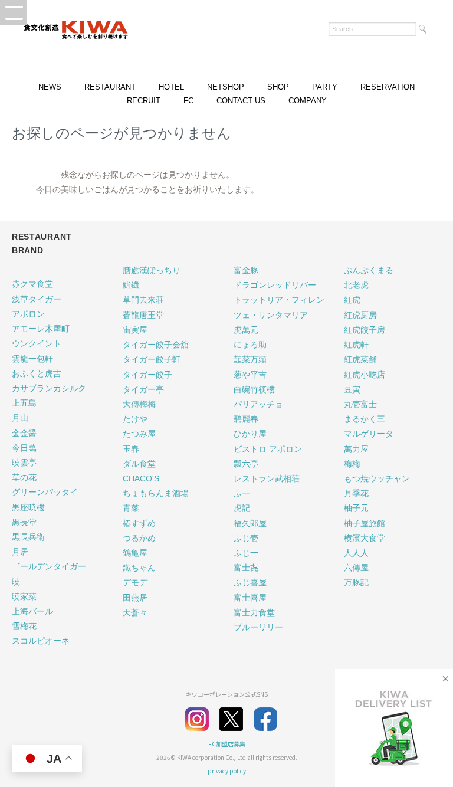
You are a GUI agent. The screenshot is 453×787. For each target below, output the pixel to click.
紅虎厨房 (360, 315)
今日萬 (24, 447)
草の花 (24, 477)
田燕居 (135, 597)
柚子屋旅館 (364, 523)
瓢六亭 (246, 463)
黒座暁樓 (28, 507)
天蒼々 (135, 612)
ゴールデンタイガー (49, 566)
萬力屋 (356, 449)
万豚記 (356, 582)
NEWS (49, 87)
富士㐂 (246, 567)
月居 (20, 551)
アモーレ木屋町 (41, 328)
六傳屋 (356, 567)
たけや (135, 419)
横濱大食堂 (364, 538)
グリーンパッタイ (45, 492)
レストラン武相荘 (267, 478)
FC (188, 100)
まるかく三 (364, 419)
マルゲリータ (368, 433)
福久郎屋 (250, 523)
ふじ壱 (246, 538)
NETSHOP (225, 87)
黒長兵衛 (28, 537)
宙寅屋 (135, 330)
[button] (13, 12)
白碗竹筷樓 (254, 389)
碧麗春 (246, 419)
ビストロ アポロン (268, 449)
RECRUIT (143, 100)
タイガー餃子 (147, 374)
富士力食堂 (254, 612)
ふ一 (242, 493)
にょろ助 (250, 344)
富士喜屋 (250, 597)
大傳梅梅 (139, 404)
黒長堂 (24, 522)
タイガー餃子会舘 (156, 344)
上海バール (32, 611)
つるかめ (139, 538)
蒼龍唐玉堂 (143, 315)
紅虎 (352, 299)
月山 (20, 417)
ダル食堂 (139, 463)
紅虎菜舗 (360, 359)
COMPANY (307, 100)
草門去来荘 (143, 299)
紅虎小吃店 (364, 374)
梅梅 (352, 463)
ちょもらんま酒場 (156, 493)
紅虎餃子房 (364, 330)
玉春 (131, 449)
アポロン (28, 314)
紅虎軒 (356, 344)
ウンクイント (36, 343)
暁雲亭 (24, 462)
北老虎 (356, 285)
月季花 (356, 493)
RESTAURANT (110, 87)
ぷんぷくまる (368, 270)
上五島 (24, 403)
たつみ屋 (139, 433)
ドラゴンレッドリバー (275, 285)
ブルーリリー (258, 627)
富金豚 (246, 270)
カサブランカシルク (49, 388)
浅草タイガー (36, 299)
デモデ (135, 582)
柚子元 (356, 508)
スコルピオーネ (41, 640)
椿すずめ (139, 523)
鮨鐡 (131, 285)
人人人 (356, 553)
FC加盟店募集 (226, 743)
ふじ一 (246, 553)
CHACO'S (141, 478)
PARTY (324, 87)
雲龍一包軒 (32, 358)
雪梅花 (24, 626)
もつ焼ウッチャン (377, 478)
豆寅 (352, 389)
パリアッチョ (258, 404)
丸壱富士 (360, 404)
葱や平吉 (250, 374)
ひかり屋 (250, 433)
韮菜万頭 (250, 359)
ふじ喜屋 (250, 582)
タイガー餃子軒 (151, 359)
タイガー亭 (143, 389)
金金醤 (24, 433)
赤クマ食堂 (32, 283)
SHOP (278, 87)
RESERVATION (387, 87)
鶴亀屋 (135, 553)
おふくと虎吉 (36, 373)
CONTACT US (240, 100)
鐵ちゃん (139, 567)
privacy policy (227, 770)
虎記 (242, 508)
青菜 (131, 508)
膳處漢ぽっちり (151, 270)
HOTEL (171, 87)
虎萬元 (246, 330)
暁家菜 (24, 596)
